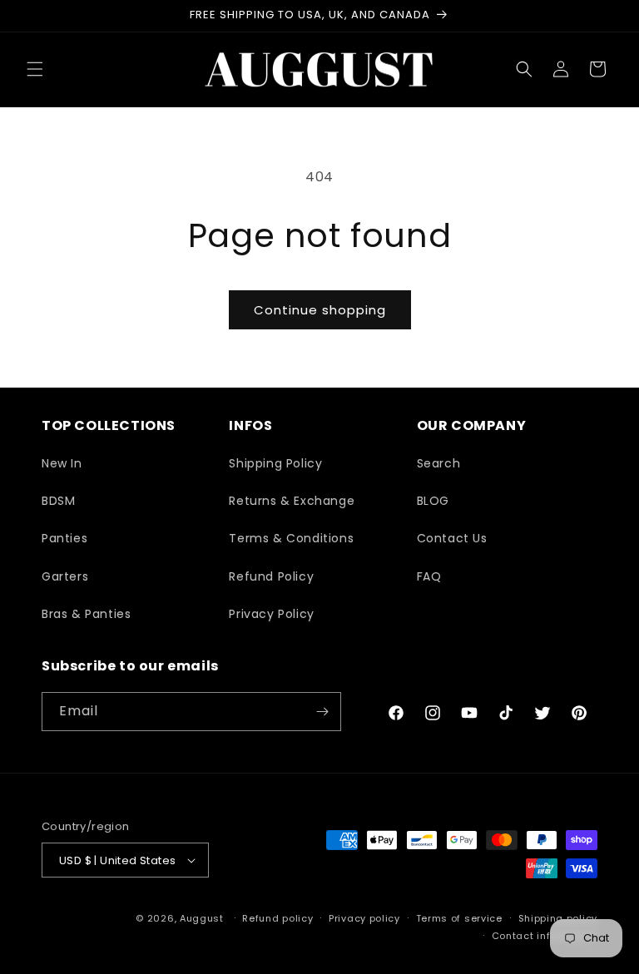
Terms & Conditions (291, 538)
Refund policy (277, 918)
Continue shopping (320, 310)
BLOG (433, 500)
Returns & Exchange (291, 500)
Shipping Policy (275, 463)
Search (439, 463)
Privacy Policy (271, 614)
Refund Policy (271, 576)
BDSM (58, 500)
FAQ (429, 576)
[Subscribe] (322, 711)
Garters (65, 576)
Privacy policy (364, 918)
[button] (35, 69)
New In (62, 463)
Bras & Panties (86, 614)
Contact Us (452, 538)
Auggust (203, 918)
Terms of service (459, 918)
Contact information (544, 935)
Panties (64, 538)
